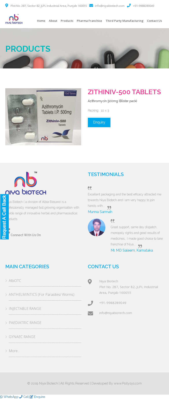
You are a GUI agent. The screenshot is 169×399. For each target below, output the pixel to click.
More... (14, 350)
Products (67, 21)
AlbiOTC (15, 280)
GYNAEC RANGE (22, 336)
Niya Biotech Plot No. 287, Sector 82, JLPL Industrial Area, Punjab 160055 (128, 287)
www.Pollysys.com (128, 383)
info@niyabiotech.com (110, 6)
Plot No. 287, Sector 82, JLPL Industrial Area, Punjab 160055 (49, 6)
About (53, 21)
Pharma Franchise (89, 21)
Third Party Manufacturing (124, 21)
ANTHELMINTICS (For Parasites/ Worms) (41, 294)
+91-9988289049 (143, 6)
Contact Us (154, 21)
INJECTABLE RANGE (25, 308)
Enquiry (99, 122)
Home (41, 21)
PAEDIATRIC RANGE (25, 322)
